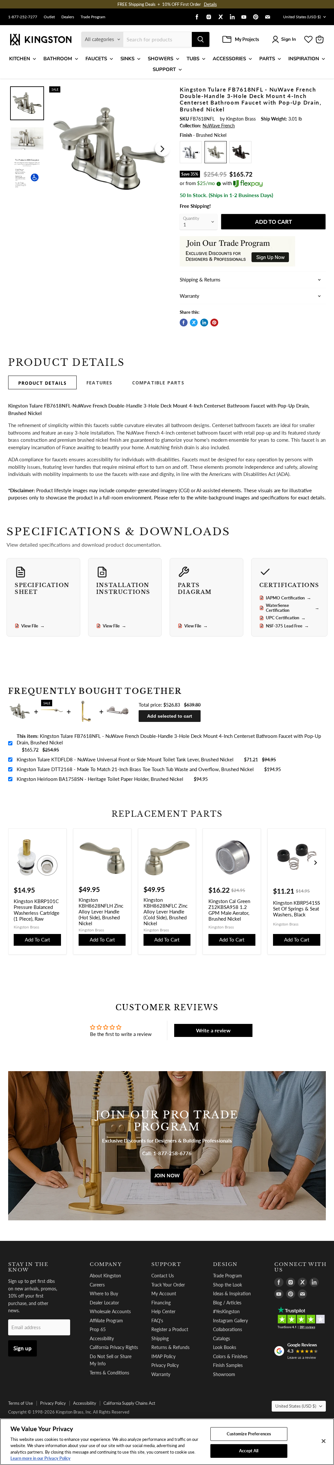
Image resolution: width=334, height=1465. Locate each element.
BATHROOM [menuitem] (57, 58)
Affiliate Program (106, 1320)
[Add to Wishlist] (162, 90)
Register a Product (169, 1329)
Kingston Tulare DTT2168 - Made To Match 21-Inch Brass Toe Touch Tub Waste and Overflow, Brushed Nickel (135, 769)
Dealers (67, 17)
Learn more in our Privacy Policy (40, 1458)
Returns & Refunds (170, 1347)
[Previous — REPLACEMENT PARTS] (18, 862)
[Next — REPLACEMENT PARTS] (315, 862)
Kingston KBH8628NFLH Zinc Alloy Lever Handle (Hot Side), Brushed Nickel (101, 911)
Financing (161, 1302)
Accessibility (102, 1338)
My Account (163, 1293)
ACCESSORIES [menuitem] (229, 58)
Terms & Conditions (109, 1372)
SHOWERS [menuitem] (160, 58)
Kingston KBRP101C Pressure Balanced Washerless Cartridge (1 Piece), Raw (36, 910)
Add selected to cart (169, 716)
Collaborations (227, 1329)
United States (302, 16)
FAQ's (157, 1320)
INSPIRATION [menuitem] (303, 58)
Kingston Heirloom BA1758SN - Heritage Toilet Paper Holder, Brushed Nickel (100, 779)
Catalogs (221, 1338)
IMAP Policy (163, 1356)
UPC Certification (286, 618)
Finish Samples (228, 1365)
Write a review (213, 1030)
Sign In (288, 39)
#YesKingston (226, 1311)
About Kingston (105, 1275)
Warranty (160, 1374)
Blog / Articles (227, 1302)
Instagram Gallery (230, 1320)
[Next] (162, 149)
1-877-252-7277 (22, 17)
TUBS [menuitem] (193, 58)
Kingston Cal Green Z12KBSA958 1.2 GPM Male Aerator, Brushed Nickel (229, 910)
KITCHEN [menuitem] (19, 58)
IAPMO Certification (288, 597)
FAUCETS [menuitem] (96, 58)
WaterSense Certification (292, 608)
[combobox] (157, 39)
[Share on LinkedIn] (204, 322)
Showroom (224, 1374)
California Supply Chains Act (129, 1403)
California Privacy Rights (114, 1347)
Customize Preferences (249, 1433)
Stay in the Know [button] (28, 1267)
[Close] (323, 1441)
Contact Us (162, 1275)
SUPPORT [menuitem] (164, 69)
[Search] (200, 39)
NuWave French (219, 125)
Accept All (248, 1450)
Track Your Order (168, 1284)
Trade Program (93, 17)
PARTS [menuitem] (267, 58)
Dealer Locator (104, 1302)
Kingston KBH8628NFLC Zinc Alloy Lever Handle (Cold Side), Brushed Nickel (166, 911)
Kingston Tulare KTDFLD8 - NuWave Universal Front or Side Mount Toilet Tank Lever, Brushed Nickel (125, 759)
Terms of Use (20, 1403)
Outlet (49, 17)
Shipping (160, 1338)
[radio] (191, 152)
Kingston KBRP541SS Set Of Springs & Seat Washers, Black (296, 908)
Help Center (163, 1311)
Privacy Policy (165, 1365)
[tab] (42, 382)
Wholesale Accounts (110, 1311)
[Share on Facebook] (184, 322)
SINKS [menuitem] (127, 58)
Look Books (224, 1347)
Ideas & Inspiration (232, 1293)
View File (33, 625)
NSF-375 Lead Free (287, 625)
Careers (97, 1284)
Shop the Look (227, 1284)
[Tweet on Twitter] (194, 322)
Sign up (22, 1348)
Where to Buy (104, 1293)
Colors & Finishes (230, 1356)
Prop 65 (98, 1329)
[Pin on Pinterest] (214, 322)
